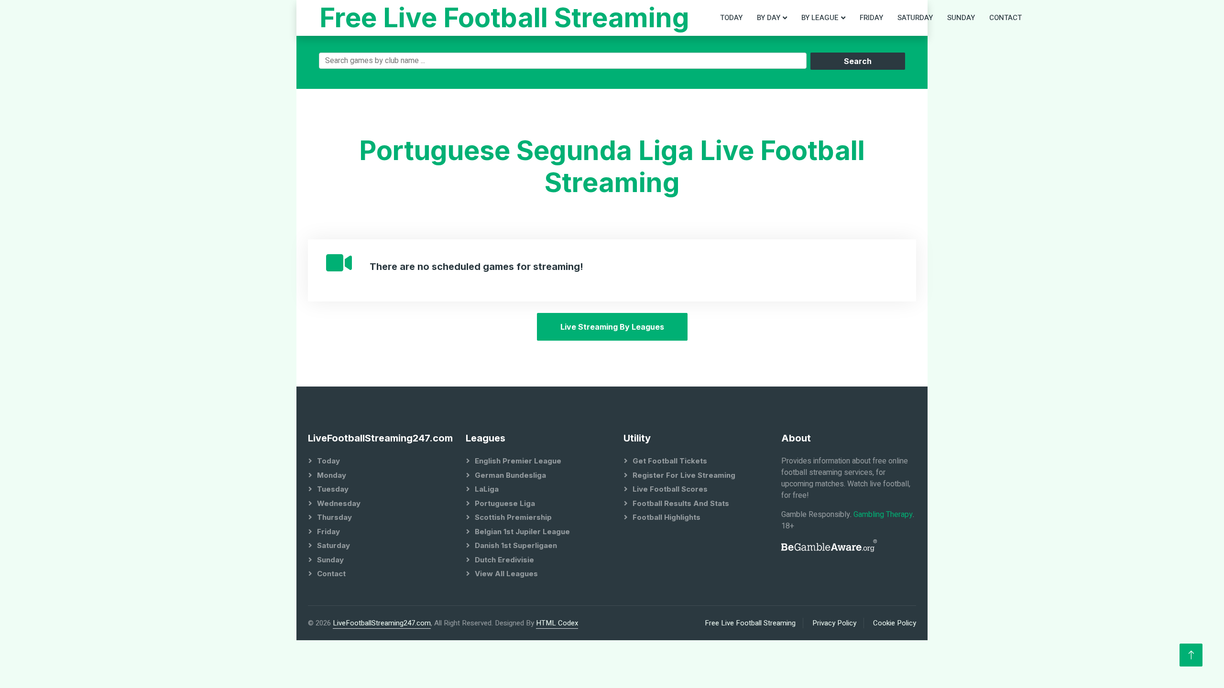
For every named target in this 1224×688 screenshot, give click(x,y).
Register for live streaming (684, 475)
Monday (331, 475)
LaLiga (487, 489)
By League (820, 17)
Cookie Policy (894, 623)
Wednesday (339, 503)
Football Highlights (666, 517)
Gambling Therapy (883, 514)
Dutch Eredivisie (504, 559)
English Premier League (518, 460)
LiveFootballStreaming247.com (382, 623)
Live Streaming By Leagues (612, 327)
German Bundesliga (510, 475)
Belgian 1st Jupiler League (522, 531)
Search (858, 61)
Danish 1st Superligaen (516, 545)
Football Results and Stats (681, 503)
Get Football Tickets (670, 460)
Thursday (334, 517)
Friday (871, 17)
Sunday (961, 17)
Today (731, 17)
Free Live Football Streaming (750, 623)
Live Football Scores (670, 489)
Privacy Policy (834, 623)
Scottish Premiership (513, 517)
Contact (1005, 17)
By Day (768, 17)
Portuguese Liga (505, 503)
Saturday (915, 17)
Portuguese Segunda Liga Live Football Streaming (612, 166)
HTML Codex (557, 623)
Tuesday (333, 489)
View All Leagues (506, 573)
